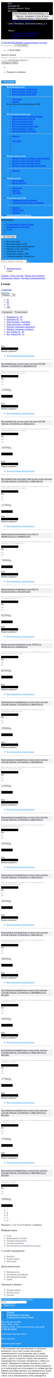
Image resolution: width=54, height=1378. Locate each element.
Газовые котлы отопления (24, 200)
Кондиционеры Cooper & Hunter (27, 116)
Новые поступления (34, 275)
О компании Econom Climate (25, 33)
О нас (15, 38)
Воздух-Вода (18, 180)
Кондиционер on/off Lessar (24, 92)
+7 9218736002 (14, 50)
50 (8, 302)
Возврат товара (13, 1259)
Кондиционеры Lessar (22, 124)
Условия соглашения (15, 1243)
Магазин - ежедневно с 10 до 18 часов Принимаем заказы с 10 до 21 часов (32, 17)
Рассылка (10, 1295)
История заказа (13, 1292)
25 (8, 300)
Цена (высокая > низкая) (18, 324)
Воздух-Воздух (19, 183)
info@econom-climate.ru (23, 21)
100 (8, 307)
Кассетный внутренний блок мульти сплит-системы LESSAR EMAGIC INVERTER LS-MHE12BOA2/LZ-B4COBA (24, 1052)
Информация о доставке (23, 35)
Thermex (16, 212)
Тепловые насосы (14, 178)
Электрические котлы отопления (27, 203)
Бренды (15, 101)
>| (7, 1220)
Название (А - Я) (15, 317)
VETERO (16, 141)
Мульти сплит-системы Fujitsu (26, 161)
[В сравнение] (2, 384)
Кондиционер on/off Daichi (24, 89)
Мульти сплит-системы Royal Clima (29, 166)
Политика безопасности (17, 1241)
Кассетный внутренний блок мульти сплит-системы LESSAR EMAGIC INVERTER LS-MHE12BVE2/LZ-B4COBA (24, 1112)
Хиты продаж (16, 275)
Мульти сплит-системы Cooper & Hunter (31, 158)
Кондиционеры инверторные (19, 114)
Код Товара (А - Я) (15, 332)
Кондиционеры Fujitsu (22, 121)
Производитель (14, 268)
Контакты (11, 1256)
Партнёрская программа (17, 1277)
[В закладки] (2, 381)
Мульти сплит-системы (16, 156)
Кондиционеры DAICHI (23, 119)
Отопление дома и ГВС (16, 198)
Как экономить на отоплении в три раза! (24, 1246)
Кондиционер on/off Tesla (24, 94)
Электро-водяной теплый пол (19, 215)
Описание (17, 99)
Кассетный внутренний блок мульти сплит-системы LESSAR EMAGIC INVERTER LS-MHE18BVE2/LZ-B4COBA (24, 1173)
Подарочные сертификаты (17, 1274)
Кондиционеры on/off (16, 87)
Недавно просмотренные (33, 278)
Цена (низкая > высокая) (18, 322)
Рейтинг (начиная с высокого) (21, 327)
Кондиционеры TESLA (23, 129)
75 (8, 305)
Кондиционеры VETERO (24, 131)
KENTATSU (18, 210)
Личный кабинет (14, 1290)
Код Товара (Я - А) (15, 334)
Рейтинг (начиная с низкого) (20, 329)
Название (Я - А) (15, 319)
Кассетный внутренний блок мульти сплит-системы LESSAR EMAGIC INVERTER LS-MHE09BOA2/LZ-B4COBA (24, 992)
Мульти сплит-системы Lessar (26, 163)
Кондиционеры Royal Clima (25, 126)
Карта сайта (11, 1261)
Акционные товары (10, 278)
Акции (9, 1279)
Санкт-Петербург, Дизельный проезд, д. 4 (30, 13)
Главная (5, 275)
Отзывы (10, 1312)
